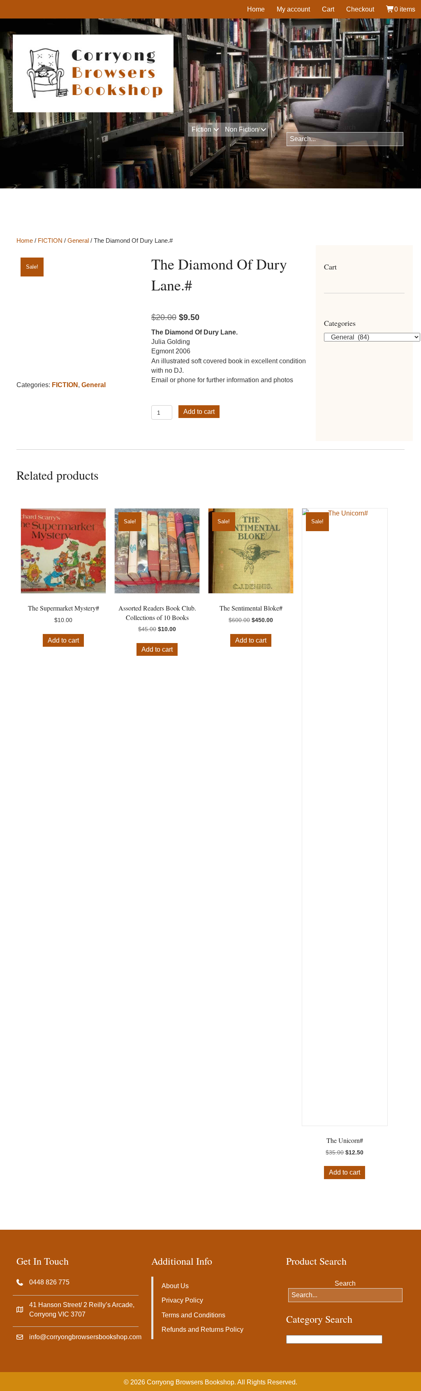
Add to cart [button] (63, 640)
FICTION (50, 240)
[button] (216, 130)
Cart (328, 9)
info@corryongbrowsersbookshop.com (85, 1336)
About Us (175, 1285)
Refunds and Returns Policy (202, 1329)
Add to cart (199, 411)
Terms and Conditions (193, 1315)
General (78, 240)
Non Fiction (242, 129)
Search (345, 127)
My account (293, 9)
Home (256, 9)
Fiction (201, 129)
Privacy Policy (182, 1300)
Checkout (360, 9)
